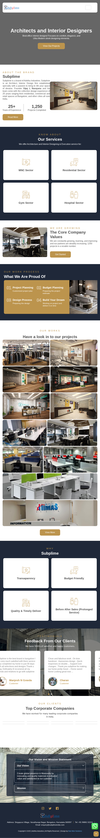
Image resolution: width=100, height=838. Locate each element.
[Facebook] (57, 809)
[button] (48, 694)
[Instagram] (43, 809)
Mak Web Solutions (75, 831)
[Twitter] (50, 809)
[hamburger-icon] (88, 7)
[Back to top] (96, 834)
